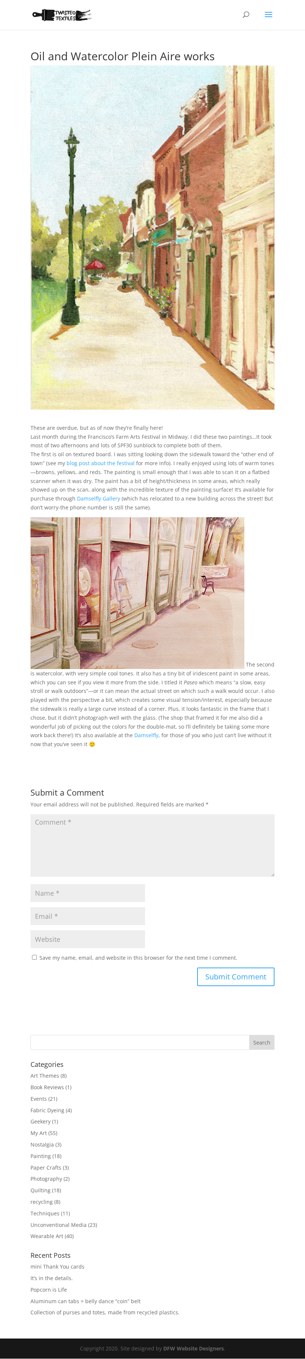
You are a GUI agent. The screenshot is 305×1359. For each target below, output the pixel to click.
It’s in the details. (51, 1278)
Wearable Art (46, 1236)
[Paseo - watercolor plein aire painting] (137, 664)
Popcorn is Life (48, 1289)
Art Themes (44, 1075)
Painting (40, 1156)
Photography (46, 1178)
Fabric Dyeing (47, 1110)
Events (38, 1098)
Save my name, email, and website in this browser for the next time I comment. (138, 957)
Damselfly (146, 735)
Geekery (40, 1121)
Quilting (40, 1190)
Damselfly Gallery (98, 498)
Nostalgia (42, 1144)
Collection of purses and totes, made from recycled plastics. (105, 1312)
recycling (41, 1201)
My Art (38, 1132)
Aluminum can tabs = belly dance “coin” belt (85, 1301)
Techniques (45, 1213)
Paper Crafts (45, 1167)
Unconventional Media (58, 1224)
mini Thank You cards (57, 1266)
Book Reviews (47, 1087)
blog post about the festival (100, 463)
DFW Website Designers (193, 1348)
